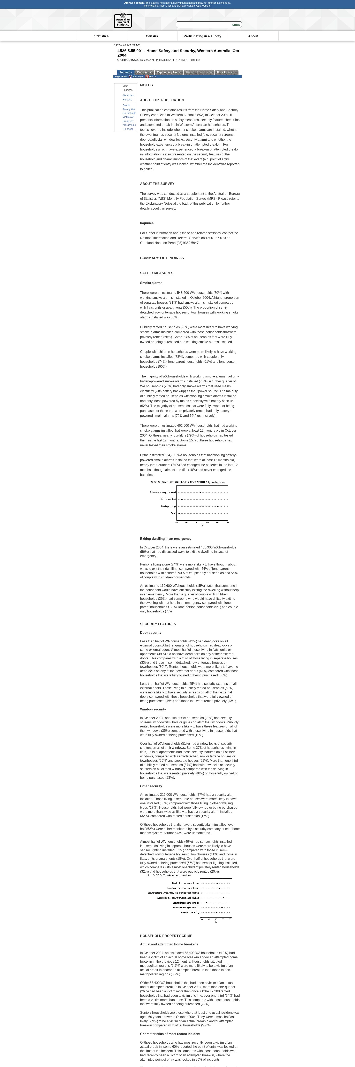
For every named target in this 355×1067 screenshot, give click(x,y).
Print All (152, 76)
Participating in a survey (202, 36)
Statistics (101, 36)
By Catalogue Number (128, 44)
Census (152, 36)
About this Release (128, 97)
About (253, 36)
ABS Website (203, 5)
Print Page (137, 76)
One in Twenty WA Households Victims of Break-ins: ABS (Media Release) (129, 117)
